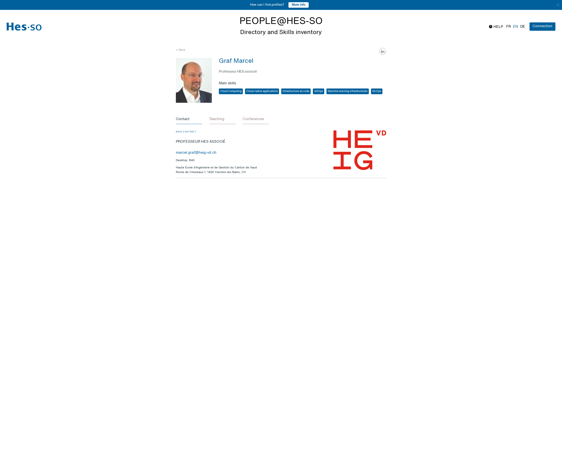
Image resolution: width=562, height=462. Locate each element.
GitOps (318, 91)
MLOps (376, 91)
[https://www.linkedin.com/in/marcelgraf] (382, 51)
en (515, 27)
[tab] (189, 119)
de (522, 27)
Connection (542, 26)
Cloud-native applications (262, 91)
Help (498, 27)
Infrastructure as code (296, 91)
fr (508, 27)
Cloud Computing (230, 91)
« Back (180, 50)
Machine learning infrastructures (347, 91)
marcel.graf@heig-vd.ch (196, 153)
